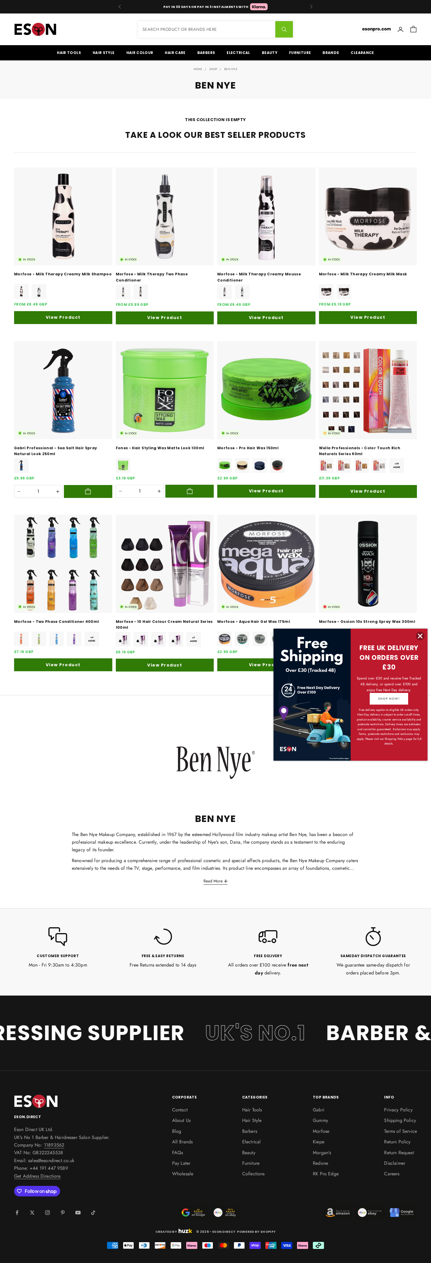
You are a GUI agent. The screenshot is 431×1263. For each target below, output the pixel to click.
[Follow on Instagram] (47, 1212)
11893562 (54, 1145)
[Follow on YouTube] (78, 1212)
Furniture (300, 52)
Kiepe (318, 1141)
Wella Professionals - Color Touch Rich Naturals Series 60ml (360, 450)
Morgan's (322, 1152)
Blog (176, 1131)
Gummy (320, 1120)
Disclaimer (394, 1163)
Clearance (362, 52)
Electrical (238, 52)
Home (198, 69)
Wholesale (182, 1173)
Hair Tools (69, 52)
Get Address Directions (37, 1176)
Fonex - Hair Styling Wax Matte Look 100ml (160, 447)
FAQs (177, 1152)
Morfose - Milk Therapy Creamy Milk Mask (363, 274)
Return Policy (397, 1141)
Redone (320, 1163)
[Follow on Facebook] (17, 1212)
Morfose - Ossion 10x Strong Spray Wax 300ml (367, 621)
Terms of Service (400, 1131)
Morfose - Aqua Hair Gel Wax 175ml (253, 621)
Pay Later (181, 1163)
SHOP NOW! (389, 698)
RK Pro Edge (326, 1173)
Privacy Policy (398, 1109)
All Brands (182, 1141)
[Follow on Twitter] (32, 1212)
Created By (166, 1231)
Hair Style (104, 52)
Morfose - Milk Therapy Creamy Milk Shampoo (63, 274)
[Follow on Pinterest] (63, 1212)
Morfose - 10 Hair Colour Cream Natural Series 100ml (164, 624)
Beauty (269, 52)
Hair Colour (139, 52)
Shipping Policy (400, 1120)
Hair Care (175, 52)
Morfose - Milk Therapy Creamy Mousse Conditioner (259, 277)
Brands (331, 52)
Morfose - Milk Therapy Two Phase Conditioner (152, 277)
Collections (253, 1173)
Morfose (321, 1131)
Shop (213, 69)
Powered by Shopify (256, 1231)
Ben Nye (230, 69)
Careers (391, 1173)
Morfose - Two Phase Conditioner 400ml (56, 621)
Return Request (399, 1152)
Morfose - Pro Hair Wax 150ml (248, 447)
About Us (181, 1120)
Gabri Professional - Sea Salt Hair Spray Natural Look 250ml (55, 450)
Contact (180, 1109)
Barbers (206, 52)
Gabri (318, 1109)
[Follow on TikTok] (93, 1212)
